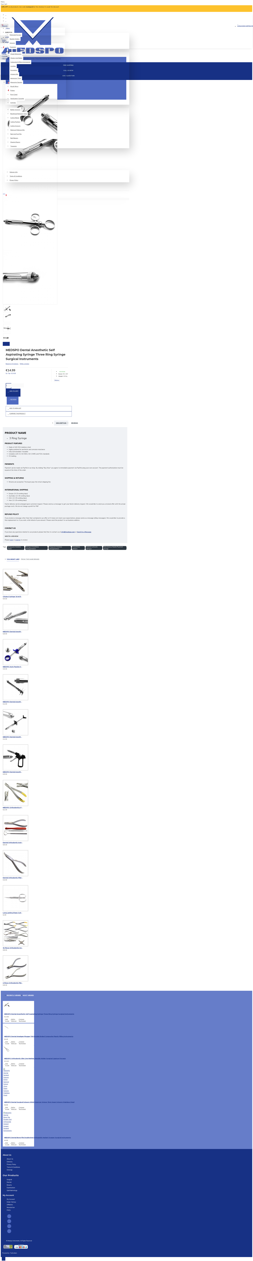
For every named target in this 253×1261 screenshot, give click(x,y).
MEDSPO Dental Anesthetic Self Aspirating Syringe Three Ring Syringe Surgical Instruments (39, 1014)
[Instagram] (9, 1221)
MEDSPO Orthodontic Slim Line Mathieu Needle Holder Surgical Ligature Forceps (35, 1058)
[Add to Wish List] (3, 598)
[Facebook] (9, 1216)
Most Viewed (28, 995)
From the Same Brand (30, 559)
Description (61, 423)
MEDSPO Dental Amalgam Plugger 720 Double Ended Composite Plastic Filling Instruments (38, 1036)
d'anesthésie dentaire (76, 548)
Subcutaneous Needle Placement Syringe (113, 548)
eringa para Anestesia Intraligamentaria (55, 548)
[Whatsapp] (9, 1226)
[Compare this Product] (10, 598)
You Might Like (13, 559)
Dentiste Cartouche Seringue (91, 548)
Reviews (74, 423)
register (18, 540)
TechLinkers (13, 1253)
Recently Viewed (14, 995)
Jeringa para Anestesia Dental (14, 548)
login (11, 540)
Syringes (5, 56)
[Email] (9, 1231)
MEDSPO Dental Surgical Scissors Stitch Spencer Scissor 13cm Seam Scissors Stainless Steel (39, 1102)
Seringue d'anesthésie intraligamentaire (32, 548)
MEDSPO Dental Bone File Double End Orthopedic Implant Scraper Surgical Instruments (37, 1137)
